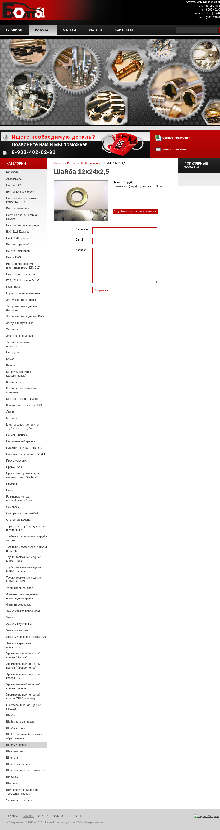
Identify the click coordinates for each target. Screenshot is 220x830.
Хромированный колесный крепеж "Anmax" (23, 655)
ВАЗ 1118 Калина (17, 231)
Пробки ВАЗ (14, 467)
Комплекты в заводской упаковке (21, 390)
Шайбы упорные (16, 744)
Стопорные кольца (18, 519)
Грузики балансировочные (23, 293)
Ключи (10, 365)
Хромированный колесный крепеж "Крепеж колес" (23, 665)
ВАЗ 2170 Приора (17, 238)
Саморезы (12, 506)
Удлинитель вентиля (19, 587)
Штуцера (12, 783)
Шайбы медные (16, 728)
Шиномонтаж (14, 751)
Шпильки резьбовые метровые (26, 770)
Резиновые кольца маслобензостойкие (19, 498)
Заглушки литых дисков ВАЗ (25, 316)
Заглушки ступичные (19, 323)
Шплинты (12, 777)
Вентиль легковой (18, 251)
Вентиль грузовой (17, 244)
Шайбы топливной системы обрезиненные (24, 736)
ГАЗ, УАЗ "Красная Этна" (22, 280)
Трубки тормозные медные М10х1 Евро (23, 558)
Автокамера (14, 178)
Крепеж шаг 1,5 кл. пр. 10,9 (24, 405)
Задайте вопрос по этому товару (135, 211)
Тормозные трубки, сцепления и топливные (25, 528)
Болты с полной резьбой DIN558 (22, 216)
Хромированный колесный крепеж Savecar (23, 686)
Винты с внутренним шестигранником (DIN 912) (23, 265)
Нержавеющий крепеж (20, 441)
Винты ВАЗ (13, 257)
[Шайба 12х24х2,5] (81, 200)
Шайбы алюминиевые (20, 721)
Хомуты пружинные (19, 624)
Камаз (10, 359)
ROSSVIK (12, 172)
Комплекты (13, 382)
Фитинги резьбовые (18, 604)
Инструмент (14, 352)
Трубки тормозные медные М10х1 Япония (23, 569)
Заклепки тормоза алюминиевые (18, 344)
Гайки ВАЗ (13, 287)
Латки (10, 411)
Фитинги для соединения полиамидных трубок (22, 596)
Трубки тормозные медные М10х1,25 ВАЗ (23, 579)
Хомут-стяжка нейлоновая (23, 611)
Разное (10, 490)
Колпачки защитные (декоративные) (19, 373)
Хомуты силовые (17, 630)
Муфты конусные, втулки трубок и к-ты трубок (22, 426)
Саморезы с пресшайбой (22, 513)
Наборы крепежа (17, 434)
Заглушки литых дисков (21, 299)
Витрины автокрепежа (20, 274)
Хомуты (11, 617)
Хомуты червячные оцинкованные (18, 645)
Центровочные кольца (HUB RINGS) (24, 706)
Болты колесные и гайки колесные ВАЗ (22, 200)
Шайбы (10, 715)
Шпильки (12, 757)
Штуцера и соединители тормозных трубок (22, 791)
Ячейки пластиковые (19, 800)
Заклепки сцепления (19, 335)
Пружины (12, 483)
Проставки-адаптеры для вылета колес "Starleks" (22, 475)
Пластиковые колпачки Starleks (26, 454)
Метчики (11, 418)
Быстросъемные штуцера (22, 225)
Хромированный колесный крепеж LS (23, 676)
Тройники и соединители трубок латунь (26, 538)
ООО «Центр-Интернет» (91, 822)
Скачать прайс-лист (176, 137)
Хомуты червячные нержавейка (26, 636)
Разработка (52, 822)
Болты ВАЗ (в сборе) (20, 191)
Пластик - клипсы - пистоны (24, 447)
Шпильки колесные (18, 764)
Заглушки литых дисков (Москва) (21, 308)
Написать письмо (174, 149)
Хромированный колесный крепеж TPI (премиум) (23, 696)
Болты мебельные (18, 208)
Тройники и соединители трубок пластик (26, 548)
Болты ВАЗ (13, 185)
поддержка (68, 822)
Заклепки (12, 329)
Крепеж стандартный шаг (22, 398)
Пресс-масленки (17, 460)
